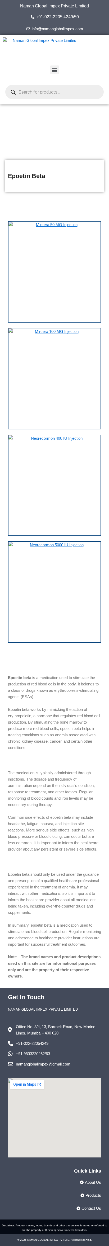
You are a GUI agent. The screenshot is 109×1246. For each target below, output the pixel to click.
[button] (54, 69)
